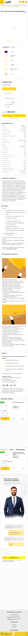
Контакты (14, 624)
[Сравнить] (26, 12)
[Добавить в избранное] (24, 12)
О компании (14, 626)
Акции (14, 627)
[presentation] (23, 399)
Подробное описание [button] (8, 178)
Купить (14, 115)
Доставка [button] (5, 206)
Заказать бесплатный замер (9, 88)
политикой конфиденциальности (8, 561)
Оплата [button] (4, 353)
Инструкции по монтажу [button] (9, 254)
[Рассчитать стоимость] (5, 418)
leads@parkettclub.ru (15, 619)
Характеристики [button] (7, 123)
